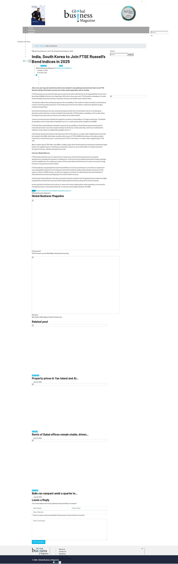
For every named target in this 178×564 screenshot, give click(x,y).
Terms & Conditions (65, 558)
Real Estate (35, 375)
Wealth (56, 66)
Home (37, 46)
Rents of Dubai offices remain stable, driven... (60, 434)
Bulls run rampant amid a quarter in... (54, 493)
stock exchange (43, 490)
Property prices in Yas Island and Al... (55, 378)
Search (112, 51)
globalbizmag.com (65, 191)
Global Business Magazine (63, 68)
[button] (113, 75)
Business (43, 66)
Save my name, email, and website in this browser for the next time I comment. (59, 515)
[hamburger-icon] (142, 548)
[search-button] (151, 35)
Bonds (42, 46)
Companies (50, 66)
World (61, 66)
